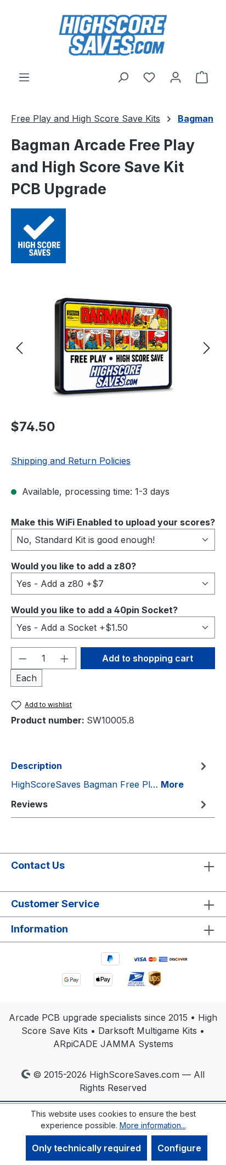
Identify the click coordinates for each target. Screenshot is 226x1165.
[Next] (207, 347)
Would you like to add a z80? (73, 566)
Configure (179, 1148)
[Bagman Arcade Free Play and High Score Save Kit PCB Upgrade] (112, 347)
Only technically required (86, 1148)
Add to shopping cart (147, 658)
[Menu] (24, 77)
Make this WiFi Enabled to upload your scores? (113, 522)
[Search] (123, 77)
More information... (153, 1125)
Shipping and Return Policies (71, 460)
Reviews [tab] (29, 804)
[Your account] (175, 77)
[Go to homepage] (113, 35)
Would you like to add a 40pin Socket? (94, 609)
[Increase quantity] (64, 658)
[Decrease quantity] (22, 658)
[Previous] (19, 347)
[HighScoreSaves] (113, 235)
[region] (113, 347)
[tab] (110, 774)
